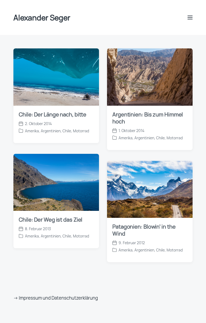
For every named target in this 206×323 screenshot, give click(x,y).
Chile (66, 130)
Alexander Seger (41, 17)
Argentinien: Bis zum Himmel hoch (147, 118)
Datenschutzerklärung (75, 298)
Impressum (30, 298)
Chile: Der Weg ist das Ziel (50, 219)
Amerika (32, 130)
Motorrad (81, 130)
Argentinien (51, 130)
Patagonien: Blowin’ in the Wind (143, 230)
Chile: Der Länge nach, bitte (52, 114)
